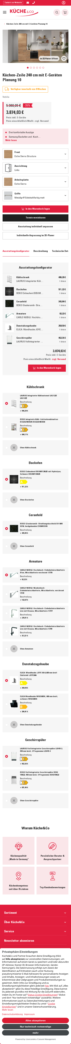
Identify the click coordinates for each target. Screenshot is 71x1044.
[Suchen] (56, 12)
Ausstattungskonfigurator (16, 251)
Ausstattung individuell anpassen (35, 227)
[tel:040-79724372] (33, 3)
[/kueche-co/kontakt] (28, 3)
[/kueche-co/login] (63, 2)
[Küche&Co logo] (24, 12)
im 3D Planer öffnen (49, 58)
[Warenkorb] (65, 12)
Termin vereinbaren (35, 218)
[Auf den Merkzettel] (64, 58)
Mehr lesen (11, 140)
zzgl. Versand (42, 121)
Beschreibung (40, 251)
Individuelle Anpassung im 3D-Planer (35, 235)
